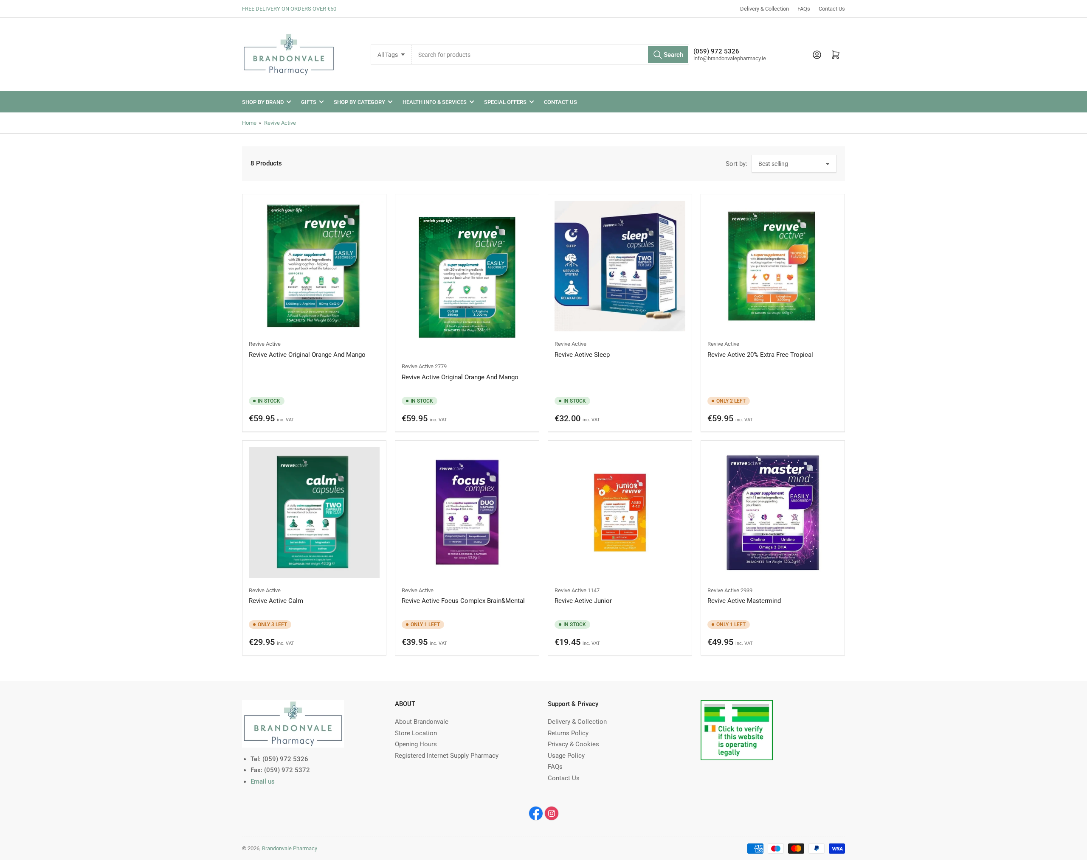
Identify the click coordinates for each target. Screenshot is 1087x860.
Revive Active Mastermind (744, 601)
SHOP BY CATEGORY (359, 102)
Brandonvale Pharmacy (289, 848)
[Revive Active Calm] (314, 512)
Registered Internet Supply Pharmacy (446, 755)
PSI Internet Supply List (733, 705)
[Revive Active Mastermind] (772, 512)
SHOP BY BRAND (263, 102)
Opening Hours (416, 744)
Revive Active (280, 123)
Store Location (416, 733)
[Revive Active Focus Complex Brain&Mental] (467, 512)
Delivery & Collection (764, 9)
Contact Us (832, 9)
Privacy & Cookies (573, 744)
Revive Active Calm (276, 601)
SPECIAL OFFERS (505, 102)
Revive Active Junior (583, 601)
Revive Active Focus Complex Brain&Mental (463, 601)
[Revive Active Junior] (620, 512)
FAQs (803, 9)
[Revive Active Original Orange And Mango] (314, 266)
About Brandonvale (421, 722)
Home (249, 123)
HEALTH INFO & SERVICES (435, 102)
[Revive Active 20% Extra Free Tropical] (772, 266)
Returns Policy (568, 733)
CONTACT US (560, 102)
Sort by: (736, 164)
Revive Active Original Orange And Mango (307, 355)
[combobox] (550, 54)
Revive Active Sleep (582, 355)
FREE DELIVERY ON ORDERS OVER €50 (289, 9)
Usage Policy (566, 755)
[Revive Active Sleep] (620, 266)
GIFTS (308, 102)
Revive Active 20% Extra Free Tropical (760, 355)
